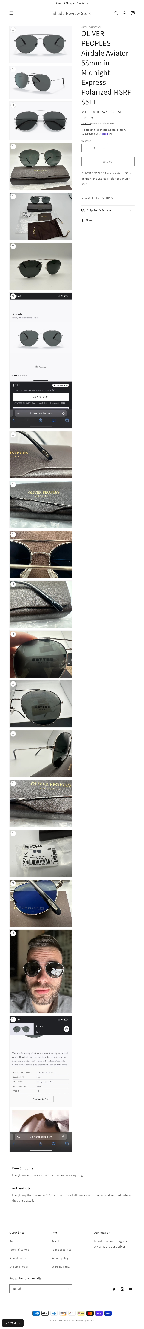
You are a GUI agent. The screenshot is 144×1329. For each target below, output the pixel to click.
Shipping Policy (18, 1266)
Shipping (86, 123)
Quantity (86, 140)
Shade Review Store (66, 1320)
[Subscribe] (68, 1288)
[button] (11, 13)
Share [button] (89, 220)
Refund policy (17, 1258)
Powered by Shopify (85, 1320)
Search (13, 1241)
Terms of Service (19, 1249)
